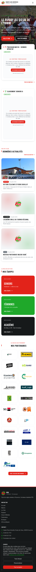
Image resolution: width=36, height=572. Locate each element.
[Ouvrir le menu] (33, 3)
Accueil (3, 505)
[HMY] (27, 442)
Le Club (3, 510)
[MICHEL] (27, 354)
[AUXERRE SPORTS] (27, 431)
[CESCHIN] (9, 442)
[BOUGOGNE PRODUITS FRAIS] (27, 420)
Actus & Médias (5, 515)
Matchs (3, 508)
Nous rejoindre (22, 38)
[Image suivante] (33, 27)
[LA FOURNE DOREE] (9, 420)
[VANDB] (9, 365)
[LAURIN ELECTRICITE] (9, 398)
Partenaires (4, 517)
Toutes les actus (28, 154)
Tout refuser (18, 558)
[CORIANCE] (27, 376)
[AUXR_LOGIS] (27, 387)
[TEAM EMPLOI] (9, 431)
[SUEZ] (27, 365)
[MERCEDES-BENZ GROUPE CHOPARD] (27, 398)
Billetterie (6, 38)
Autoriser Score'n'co (18, 70)
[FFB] (9, 464)
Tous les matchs (28, 82)
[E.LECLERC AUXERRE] (9, 376)
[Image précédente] (2, 27)
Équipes (3, 512)
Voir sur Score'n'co (17, 73)
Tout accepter (18, 567)
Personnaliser (18, 563)
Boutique (3, 519)
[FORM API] (27, 409)
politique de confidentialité (16, 555)
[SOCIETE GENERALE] (9, 409)
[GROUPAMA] (27, 453)
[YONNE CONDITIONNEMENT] (9, 354)
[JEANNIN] (9, 387)
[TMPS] (9, 453)
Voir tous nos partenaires (17, 473)
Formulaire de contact (9, 538)
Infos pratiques (5, 522)
